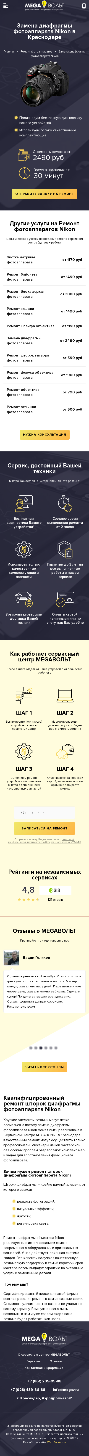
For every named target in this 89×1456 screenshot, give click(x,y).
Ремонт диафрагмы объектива (28, 1237)
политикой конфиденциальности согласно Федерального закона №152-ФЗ (44, 841)
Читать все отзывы (44, 1067)
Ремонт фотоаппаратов (36, 51)
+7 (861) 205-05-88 (44, 1381)
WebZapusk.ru (56, 1442)
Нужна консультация (44, 435)
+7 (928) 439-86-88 (27, 1389)
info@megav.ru (66, 1389)
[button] (30, 1048)
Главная (9, 51)
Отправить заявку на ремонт (44, 194)
